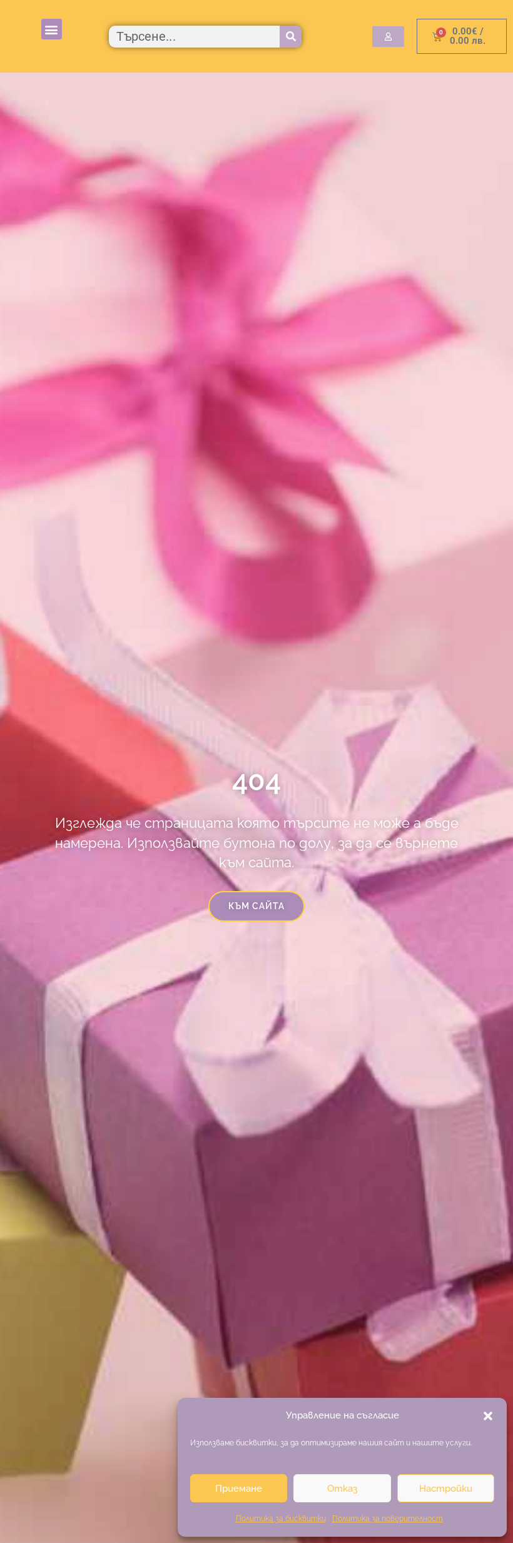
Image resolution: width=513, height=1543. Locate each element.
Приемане (238, 1488)
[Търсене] (291, 37)
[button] (488, 1416)
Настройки (445, 1488)
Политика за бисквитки (281, 1518)
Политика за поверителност (387, 1518)
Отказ (342, 1488)
